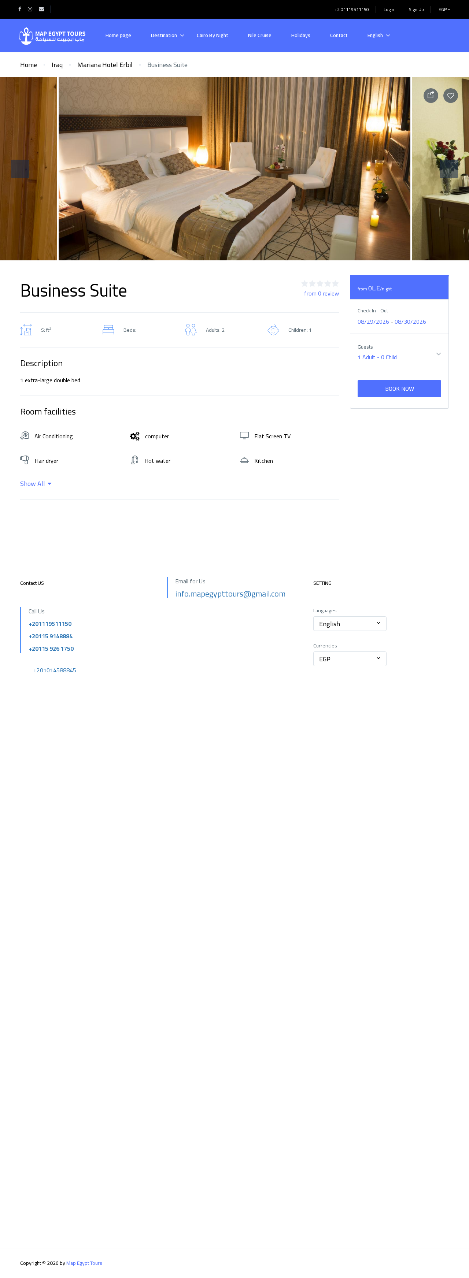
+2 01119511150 (352, 9)
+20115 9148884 (51, 636)
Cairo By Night (212, 35)
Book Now (399, 388)
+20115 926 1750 (51, 648)
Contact (339, 35)
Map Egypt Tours (84, 1263)
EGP (443, 9)
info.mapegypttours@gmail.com (230, 593)
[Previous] (20, 169)
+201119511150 (50, 623)
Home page (118, 35)
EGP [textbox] (324, 659)
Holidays (300, 35)
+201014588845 (54, 670)
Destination (164, 35)
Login (389, 9)
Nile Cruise (260, 35)
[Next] (449, 169)
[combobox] (350, 623)
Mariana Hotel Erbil (105, 64)
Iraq (57, 64)
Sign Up (416, 9)
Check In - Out (373, 311)
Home (28, 64)
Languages (325, 610)
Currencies (325, 646)
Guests (365, 347)
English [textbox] (329, 624)
